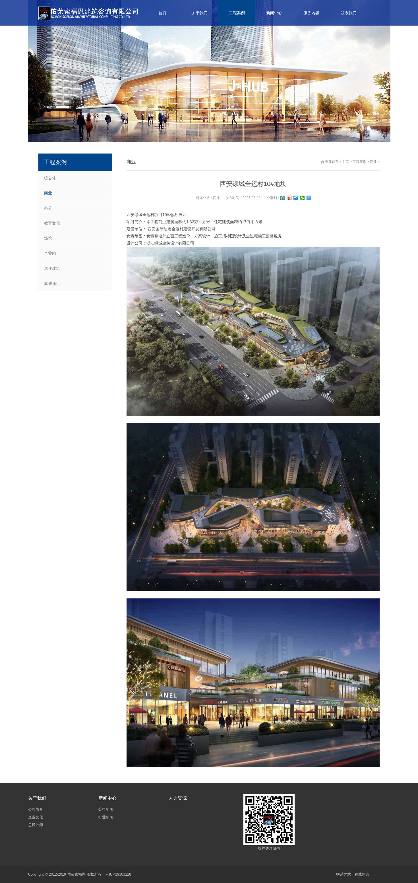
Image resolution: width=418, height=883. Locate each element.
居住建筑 (52, 268)
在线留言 (362, 874)
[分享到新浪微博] (289, 198)
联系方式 (343, 874)
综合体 (50, 178)
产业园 (50, 253)
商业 (373, 162)
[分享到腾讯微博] (295, 198)
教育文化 (52, 223)
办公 (48, 208)
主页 (345, 162)
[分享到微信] (302, 198)
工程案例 (359, 162)
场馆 (48, 238)
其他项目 (52, 283)
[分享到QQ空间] (282, 198)
